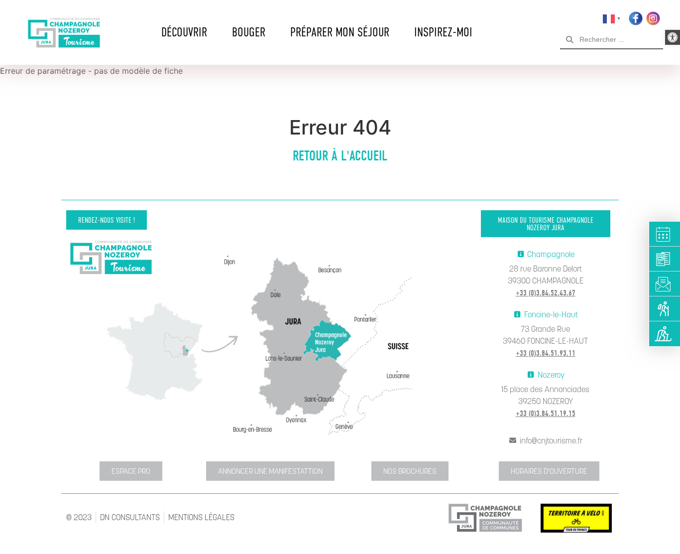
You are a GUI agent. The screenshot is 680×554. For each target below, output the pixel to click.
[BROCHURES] (665, 259)
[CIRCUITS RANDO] (665, 308)
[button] (672, 37)
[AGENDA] (665, 234)
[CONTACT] (665, 284)
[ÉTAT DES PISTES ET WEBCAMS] (665, 333)
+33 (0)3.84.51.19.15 (545, 413)
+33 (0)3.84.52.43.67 (545, 292)
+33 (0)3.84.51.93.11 (545, 353)
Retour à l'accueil (340, 156)
